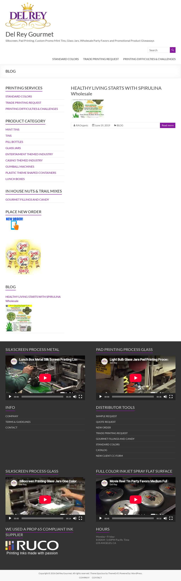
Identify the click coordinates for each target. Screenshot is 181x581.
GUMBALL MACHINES (19, 166)
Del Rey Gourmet (29, 34)
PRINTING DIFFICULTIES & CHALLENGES (149, 59)
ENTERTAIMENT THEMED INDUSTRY (29, 154)
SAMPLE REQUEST (106, 416)
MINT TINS (12, 129)
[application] (45, 377)
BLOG (120, 125)
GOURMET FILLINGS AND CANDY (27, 199)
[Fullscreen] (80, 396)
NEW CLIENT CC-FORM (109, 455)
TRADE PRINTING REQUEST (101, 59)
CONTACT (11, 427)
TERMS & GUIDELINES (17, 421)
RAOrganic (82, 125)
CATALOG (101, 450)
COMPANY (11, 416)
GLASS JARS (13, 148)
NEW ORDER (103, 427)
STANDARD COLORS (65, 59)
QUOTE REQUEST (106, 421)
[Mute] (75, 396)
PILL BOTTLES (14, 141)
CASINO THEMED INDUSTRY (24, 160)
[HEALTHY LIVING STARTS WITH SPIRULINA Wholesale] (87, 101)
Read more (168, 125)
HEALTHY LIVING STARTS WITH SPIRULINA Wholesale (33, 299)
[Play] (10, 396)
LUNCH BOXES (15, 178)
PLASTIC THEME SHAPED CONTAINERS (30, 172)
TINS (8, 135)
